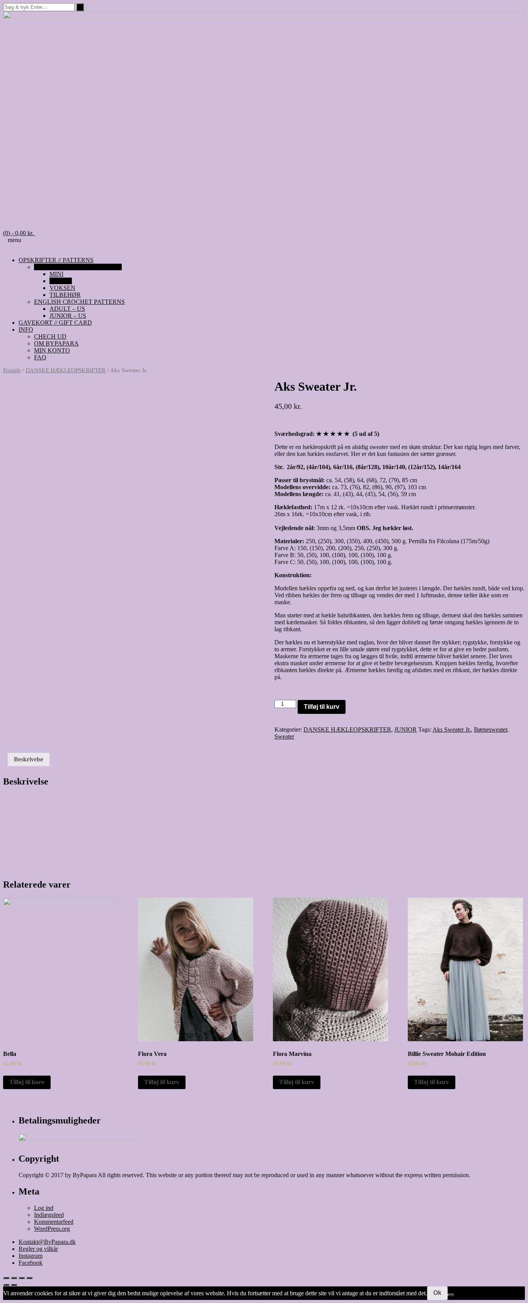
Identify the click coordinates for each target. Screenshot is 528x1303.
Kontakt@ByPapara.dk (47, 1242)
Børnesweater (490, 729)
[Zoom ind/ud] (29, 1278)
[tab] (28, 759)
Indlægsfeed (49, 1215)
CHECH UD (50, 336)
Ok (437, 1292)
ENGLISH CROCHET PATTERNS (79, 301)
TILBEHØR (65, 294)
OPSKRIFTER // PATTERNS (56, 260)
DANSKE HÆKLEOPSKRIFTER (78, 267)
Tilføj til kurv (321, 706)
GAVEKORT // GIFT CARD (55, 322)
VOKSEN (62, 288)
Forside (12, 370)
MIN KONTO (52, 350)
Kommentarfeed (53, 1221)
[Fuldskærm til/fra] (22, 1278)
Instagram (31, 1255)
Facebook (31, 1262)
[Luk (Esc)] (6, 1278)
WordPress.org (52, 1228)
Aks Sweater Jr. (452, 729)
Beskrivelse (28, 759)
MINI (56, 274)
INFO (26, 329)
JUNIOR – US (67, 315)
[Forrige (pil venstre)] (6, 1285)
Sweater (284, 736)
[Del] (14, 1278)
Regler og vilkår (38, 1248)
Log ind (43, 1208)
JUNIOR (60, 281)
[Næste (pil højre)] (14, 1285)
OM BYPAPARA (56, 343)
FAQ (40, 357)
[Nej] (451, 1295)
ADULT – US (67, 308)
